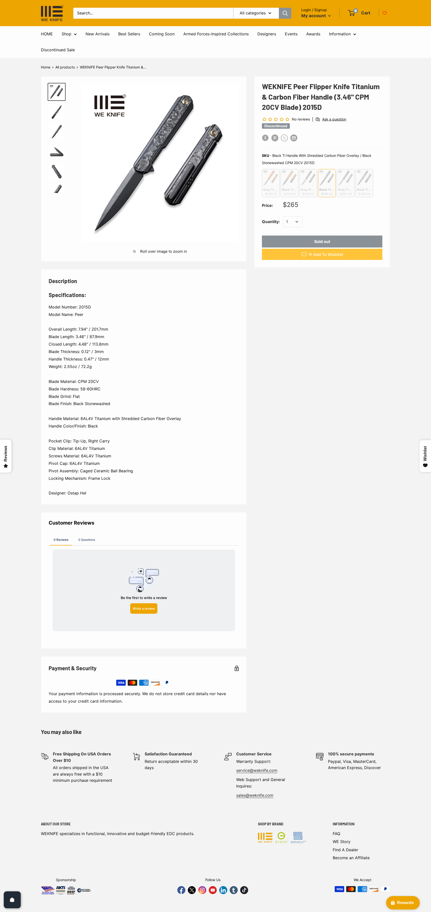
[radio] (271, 183)
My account (314, 15)
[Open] (12, 899)
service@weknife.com (256, 770)
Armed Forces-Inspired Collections (216, 33)
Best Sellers (129, 33)
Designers (266, 33)
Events (291, 33)
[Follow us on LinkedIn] (223, 890)
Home (45, 67)
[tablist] (144, 539)
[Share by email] (293, 137)
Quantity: (271, 221)
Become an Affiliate (351, 857)
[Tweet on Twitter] (284, 137)
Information (340, 33)
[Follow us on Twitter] (192, 890)
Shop (66, 33)
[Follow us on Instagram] (202, 890)
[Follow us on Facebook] (181, 890)
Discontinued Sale (58, 49)
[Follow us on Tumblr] (234, 890)
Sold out (322, 241)
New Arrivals (97, 33)
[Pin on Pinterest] (274, 137)
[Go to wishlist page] (384, 12)
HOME (47, 33)
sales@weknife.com (254, 795)
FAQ (336, 833)
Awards (313, 33)
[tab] (61, 539)
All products (65, 67)
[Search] (285, 13)
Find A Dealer (345, 849)
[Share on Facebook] (265, 137)
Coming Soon (162, 33)
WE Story (341, 841)
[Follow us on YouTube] (213, 890)
